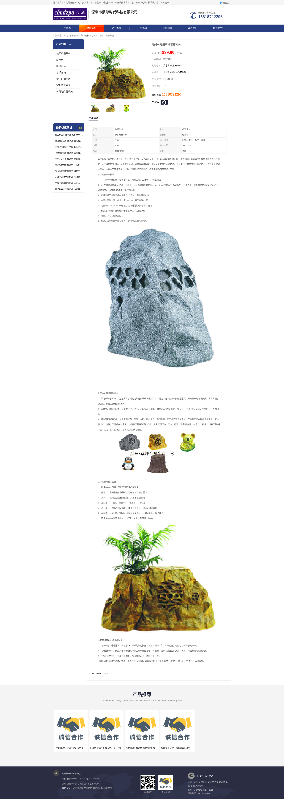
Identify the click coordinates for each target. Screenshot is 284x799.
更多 (81, 128)
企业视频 (116, 28)
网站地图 (108, 788)
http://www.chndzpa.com (102, 673)
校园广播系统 (63, 53)
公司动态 (167, 28)
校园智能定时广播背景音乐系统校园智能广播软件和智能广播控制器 (156, 748)
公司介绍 (142, 28)
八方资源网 (78, 788)
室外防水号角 (63, 85)
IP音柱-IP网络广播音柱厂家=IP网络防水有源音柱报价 (78, 748)
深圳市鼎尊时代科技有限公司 (74, 784)
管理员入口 (98, 788)
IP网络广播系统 (64, 91)
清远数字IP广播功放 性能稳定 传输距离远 (69, 189)
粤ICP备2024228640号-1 (92, 779)
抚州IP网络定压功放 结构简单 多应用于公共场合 (69, 147)
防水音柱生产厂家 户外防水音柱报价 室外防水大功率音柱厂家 (224, 748)
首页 (66, 35)
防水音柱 (61, 60)
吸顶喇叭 (61, 66)
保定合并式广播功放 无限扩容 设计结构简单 (69, 165)
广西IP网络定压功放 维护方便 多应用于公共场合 (69, 183)
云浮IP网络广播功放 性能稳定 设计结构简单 (69, 177)
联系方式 (218, 28)
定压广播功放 (63, 79)
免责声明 (88, 788)
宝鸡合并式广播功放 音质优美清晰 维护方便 (69, 153)
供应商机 (91, 28)
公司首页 (66, 28)
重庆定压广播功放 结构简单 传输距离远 (69, 135)
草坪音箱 (85, 35)
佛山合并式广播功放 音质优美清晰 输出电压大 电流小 (69, 141)
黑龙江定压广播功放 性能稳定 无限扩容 (69, 159)
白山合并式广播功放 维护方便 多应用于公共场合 (69, 171)
